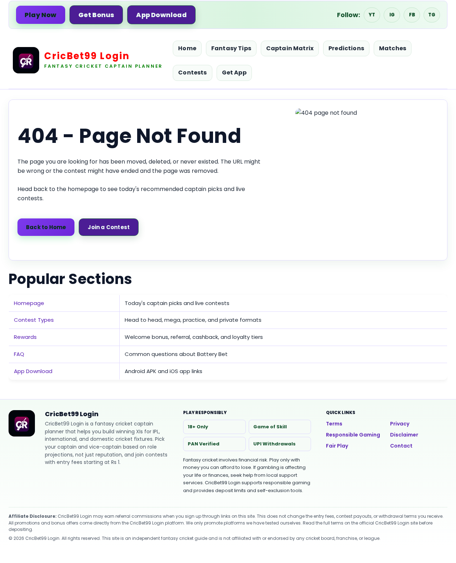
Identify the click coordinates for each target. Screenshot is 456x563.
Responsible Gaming (353, 434)
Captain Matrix (290, 48)
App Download (161, 14)
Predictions (346, 48)
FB (412, 14)
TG (431, 14)
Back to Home (46, 227)
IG (392, 14)
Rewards (25, 337)
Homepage (29, 303)
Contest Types (34, 320)
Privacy (399, 423)
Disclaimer (404, 434)
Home (187, 48)
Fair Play (337, 445)
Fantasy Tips (231, 48)
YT (372, 14)
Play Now (41, 14)
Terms (334, 423)
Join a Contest (109, 227)
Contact (401, 445)
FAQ (19, 354)
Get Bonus (96, 14)
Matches (392, 48)
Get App (234, 72)
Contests (192, 72)
